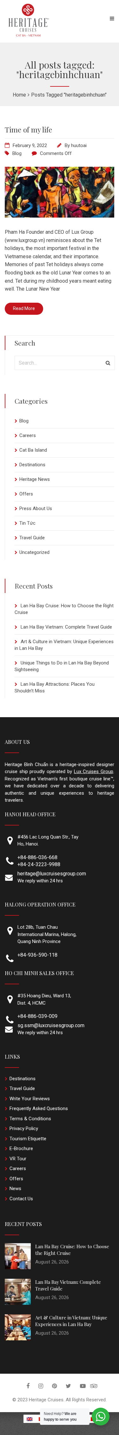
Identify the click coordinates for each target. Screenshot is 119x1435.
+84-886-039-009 (37, 1016)
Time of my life (28, 129)
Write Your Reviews (30, 1099)
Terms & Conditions (30, 1119)
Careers (27, 435)
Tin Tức (27, 523)
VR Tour (18, 1159)
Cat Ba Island (33, 450)
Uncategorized (34, 552)
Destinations (32, 465)
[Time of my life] (59, 216)
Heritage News (34, 479)
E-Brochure (21, 1148)
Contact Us (21, 1199)
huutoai (79, 145)
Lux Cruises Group (93, 771)
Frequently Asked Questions (39, 1108)
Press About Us (35, 508)
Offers (26, 494)
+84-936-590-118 (37, 955)
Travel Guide (32, 538)
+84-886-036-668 (37, 857)
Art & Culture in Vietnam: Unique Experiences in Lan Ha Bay (71, 1320)
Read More (24, 308)
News (15, 1188)
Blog (17, 153)
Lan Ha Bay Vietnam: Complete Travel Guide (66, 627)
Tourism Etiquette (28, 1139)
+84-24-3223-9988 (38, 864)
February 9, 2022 (30, 145)
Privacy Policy (24, 1128)
